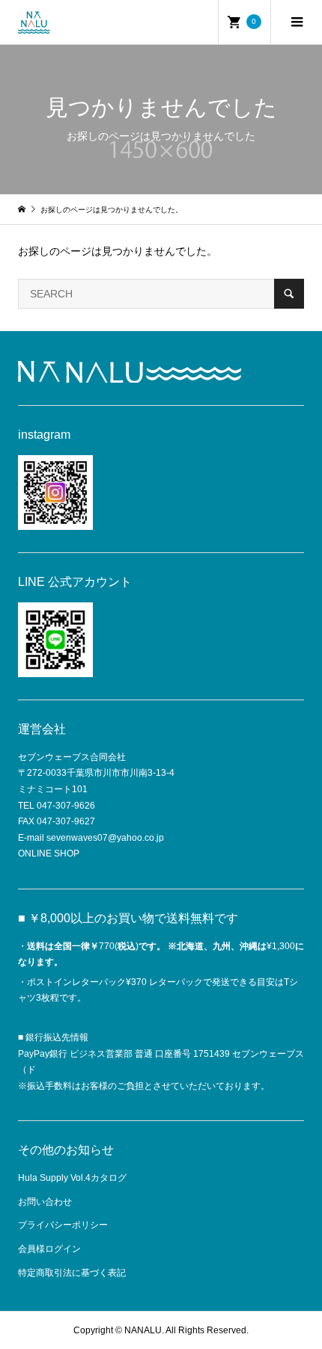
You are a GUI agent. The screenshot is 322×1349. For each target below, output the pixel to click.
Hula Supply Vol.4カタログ (72, 1178)
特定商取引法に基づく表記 (72, 1273)
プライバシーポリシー (63, 1225)
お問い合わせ (45, 1202)
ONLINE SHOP (48, 853)
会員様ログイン (49, 1249)
